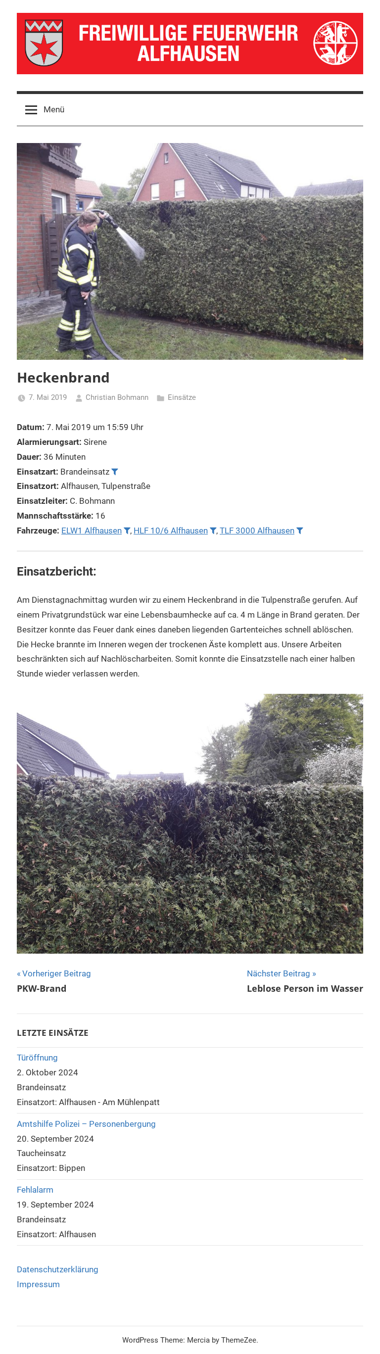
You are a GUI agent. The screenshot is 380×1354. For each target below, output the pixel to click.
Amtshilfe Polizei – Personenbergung (86, 1124)
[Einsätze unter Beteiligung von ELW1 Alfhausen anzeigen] (127, 530)
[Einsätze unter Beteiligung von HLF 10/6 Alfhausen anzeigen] (213, 530)
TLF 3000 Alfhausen (257, 530)
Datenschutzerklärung (57, 1269)
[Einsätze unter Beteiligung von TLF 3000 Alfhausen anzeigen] (299, 530)
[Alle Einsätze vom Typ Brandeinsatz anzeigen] (114, 471)
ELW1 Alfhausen (91, 530)
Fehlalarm (35, 1190)
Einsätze (182, 397)
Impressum (38, 1284)
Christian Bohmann (117, 397)
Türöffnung (37, 1058)
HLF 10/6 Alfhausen (171, 530)
